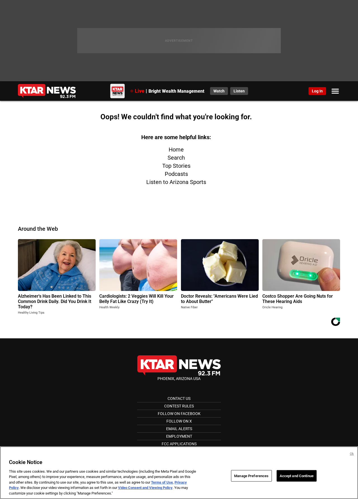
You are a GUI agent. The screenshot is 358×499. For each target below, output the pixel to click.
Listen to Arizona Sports (176, 182)
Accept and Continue (297, 476)
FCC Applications (179, 444)
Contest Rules (179, 406)
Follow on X (179, 421)
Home (176, 149)
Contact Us (179, 398)
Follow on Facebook (179, 413)
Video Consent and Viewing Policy (145, 488)
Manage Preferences (251, 476)
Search (176, 157)
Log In (317, 91)
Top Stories (176, 165)
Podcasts (176, 174)
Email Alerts (179, 428)
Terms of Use (162, 482)
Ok (352, 454)
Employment (179, 436)
